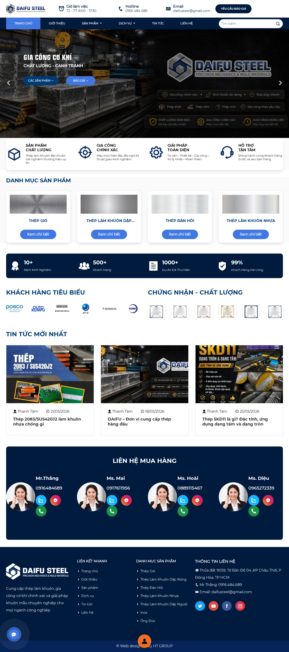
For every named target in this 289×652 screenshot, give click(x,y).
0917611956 (118, 488)
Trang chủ (23, 23)
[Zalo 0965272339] (253, 500)
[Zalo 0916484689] (41, 500)
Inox (143, 613)
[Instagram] (240, 606)
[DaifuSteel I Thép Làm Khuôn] (26, 8)
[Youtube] (213, 606)
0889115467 (189, 488)
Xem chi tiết (38, 234)
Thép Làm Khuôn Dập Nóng (163, 579)
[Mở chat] (144, 641)
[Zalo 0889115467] (182, 500)
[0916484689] (41, 511)
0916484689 (49, 488)
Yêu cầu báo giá (233, 8)
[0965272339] (253, 511)
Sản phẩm (90, 23)
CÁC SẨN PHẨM (39, 80)
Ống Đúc (147, 621)
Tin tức (158, 23)
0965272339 (261, 488)
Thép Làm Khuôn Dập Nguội (163, 604)
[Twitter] (200, 606)
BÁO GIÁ (79, 80)
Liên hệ (186, 23)
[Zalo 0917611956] (112, 500)
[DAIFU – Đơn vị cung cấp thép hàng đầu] (144, 374)
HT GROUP (163, 646)
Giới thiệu (57, 23)
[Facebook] (227, 606)
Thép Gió (147, 571)
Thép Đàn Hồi (151, 588)
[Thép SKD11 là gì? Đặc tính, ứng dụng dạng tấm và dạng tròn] (239, 374)
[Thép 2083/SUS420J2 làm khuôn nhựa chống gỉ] (50, 374)
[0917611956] (112, 511)
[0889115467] (182, 511)
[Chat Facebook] (55, 500)
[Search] (278, 24)
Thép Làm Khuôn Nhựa (159, 596)
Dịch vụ (125, 23)
